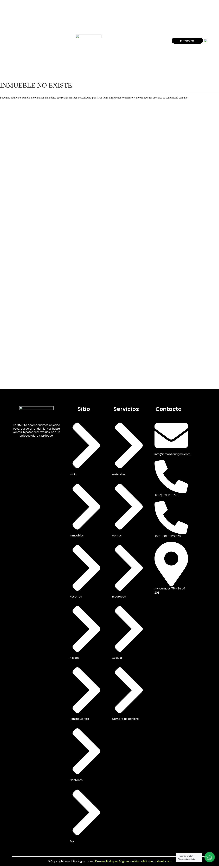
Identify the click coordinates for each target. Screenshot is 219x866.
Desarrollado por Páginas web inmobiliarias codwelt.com (133, 861)
